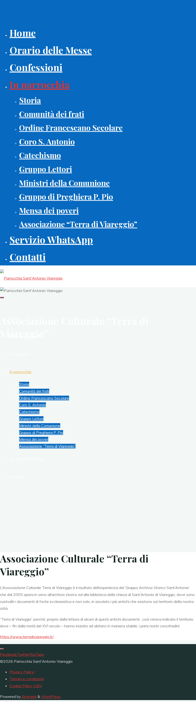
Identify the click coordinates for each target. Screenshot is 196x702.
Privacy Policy (22, 671)
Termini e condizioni (26, 678)
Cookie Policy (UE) (25, 685)
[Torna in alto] (2, 649)
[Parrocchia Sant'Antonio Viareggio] (31, 278)
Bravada (29, 696)
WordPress (50, 696)
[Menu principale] (2, 297)
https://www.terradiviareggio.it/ (27, 636)
